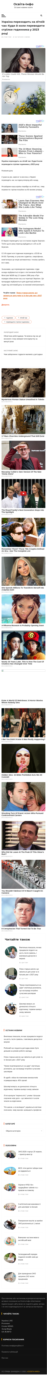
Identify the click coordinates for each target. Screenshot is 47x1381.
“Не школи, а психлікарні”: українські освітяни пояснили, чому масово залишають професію (22, 1108)
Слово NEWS (7, 1326)
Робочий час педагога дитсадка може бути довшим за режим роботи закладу (21, 1049)
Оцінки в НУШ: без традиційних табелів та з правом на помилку (28, 1187)
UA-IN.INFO (6, 1332)
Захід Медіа (7, 1329)
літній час (23, 318)
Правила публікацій (10, 1352)
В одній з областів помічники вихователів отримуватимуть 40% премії (21, 1079)
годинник (9, 318)
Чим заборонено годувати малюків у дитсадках (23, 354)
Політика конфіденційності (13, 1346)
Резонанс (6, 1323)
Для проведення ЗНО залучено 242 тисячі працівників (27, 1276)
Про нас (5, 1358)
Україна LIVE (7, 1321)
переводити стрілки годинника (17, 322)
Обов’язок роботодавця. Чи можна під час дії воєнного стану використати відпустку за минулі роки (22, 338)
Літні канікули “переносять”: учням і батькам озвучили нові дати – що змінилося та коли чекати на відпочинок (22, 1098)
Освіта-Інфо (23, 4)
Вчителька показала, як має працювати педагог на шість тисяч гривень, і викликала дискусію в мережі (30, 953)
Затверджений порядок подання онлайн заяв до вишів (28, 1257)
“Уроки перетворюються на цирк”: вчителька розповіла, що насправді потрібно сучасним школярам (22, 1068)
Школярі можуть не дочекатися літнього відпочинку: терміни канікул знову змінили (21, 1088)
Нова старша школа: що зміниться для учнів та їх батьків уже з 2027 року (29, 971)
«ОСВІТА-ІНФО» (33, 1371)
